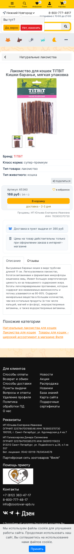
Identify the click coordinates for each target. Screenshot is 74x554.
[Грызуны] (31, 40)
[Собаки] (19, 40)
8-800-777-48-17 (15, 500)
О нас (7, 411)
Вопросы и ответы (17, 392)
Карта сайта (49, 397)
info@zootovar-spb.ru (18, 504)
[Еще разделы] (66, 40)
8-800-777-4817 (60, 13)
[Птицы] (54, 40)
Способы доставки (17, 383)
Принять (37, 549)
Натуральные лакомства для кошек (30, 328)
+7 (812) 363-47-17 (17, 495)
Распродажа (49, 383)
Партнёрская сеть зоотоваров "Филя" (31, 458)
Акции (44, 379)
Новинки (46, 388)
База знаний (49, 392)
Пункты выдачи (14, 388)
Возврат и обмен (15, 379)
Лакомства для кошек (19, 332)
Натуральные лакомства (38, 57)
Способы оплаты (15, 374)
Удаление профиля (17, 397)
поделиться (62, 181)
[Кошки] (8, 40)
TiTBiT (18, 156)
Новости (46, 374)
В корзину (38, 201)
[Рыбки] (43, 40)
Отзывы (33, 261)
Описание (13, 261)
